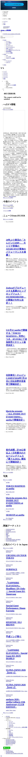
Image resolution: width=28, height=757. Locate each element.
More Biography (12, 196)
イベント (5, 21)
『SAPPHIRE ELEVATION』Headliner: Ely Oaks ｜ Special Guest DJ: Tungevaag (15, 588)
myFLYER (5, 26)
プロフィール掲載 (10, 58)
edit (9, 26)
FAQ (10, 731)
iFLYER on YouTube (10, 743)
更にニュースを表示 (8, 219)
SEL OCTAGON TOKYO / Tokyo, (15, 628)
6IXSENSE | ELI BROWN (14, 623)
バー (4, 22)
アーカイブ (8, 60)
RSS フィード (9, 744)
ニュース (5, 77)
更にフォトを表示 (7, 479)
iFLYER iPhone (9, 751)
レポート (8, 62)
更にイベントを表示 (8, 205)
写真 (4, 24)
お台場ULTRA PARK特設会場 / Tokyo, (16, 676)
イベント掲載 (9, 52)
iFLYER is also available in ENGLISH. (11, 34)
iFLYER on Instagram (10, 742)
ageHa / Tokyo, (11, 710)
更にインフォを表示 (8, 109)
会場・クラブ (9, 48)
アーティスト (12, 723)
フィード (5, 75)
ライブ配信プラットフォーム (13, 50)
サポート (11, 732)
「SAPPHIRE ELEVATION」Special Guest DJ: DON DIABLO (16, 654)
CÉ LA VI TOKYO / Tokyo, (14, 561)
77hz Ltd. (18, 717)
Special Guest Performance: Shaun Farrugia (15, 608)
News (4, 59)
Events (4, 40)
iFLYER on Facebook (10, 741)
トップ (5, 71)
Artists (4, 54)
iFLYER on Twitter (10, 739)
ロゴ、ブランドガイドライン (16, 737)
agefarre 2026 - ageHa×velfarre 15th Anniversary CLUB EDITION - (15, 703)
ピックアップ (9, 45)
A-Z (7, 55)
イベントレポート (10, 47)
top (1, 755)
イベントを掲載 (7, 210)
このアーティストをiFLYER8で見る (14, 4)
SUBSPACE (11, 569)
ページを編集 (13, 85)
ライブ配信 (8, 42)
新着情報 (14, 7)
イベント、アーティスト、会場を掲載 (18, 727)
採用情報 (11, 735)
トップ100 (8, 56)
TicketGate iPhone (10, 752)
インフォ (5, 73)
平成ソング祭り (13, 636)
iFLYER (8, 716)
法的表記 (11, 734)
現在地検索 (8, 51)
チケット (8, 44)
